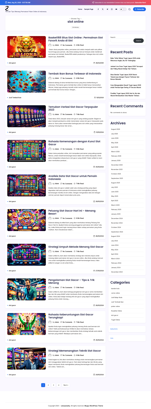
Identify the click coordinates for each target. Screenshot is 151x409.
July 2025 (114, 187)
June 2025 (114, 192)
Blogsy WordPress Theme (93, 406)
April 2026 (114, 147)
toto (111, 338)
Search (112, 37)
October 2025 (116, 174)
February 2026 (116, 156)
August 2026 (115, 129)
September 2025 (117, 178)
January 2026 (115, 160)
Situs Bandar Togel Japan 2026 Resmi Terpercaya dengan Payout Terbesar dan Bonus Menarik (124, 77)
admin (57, 45)
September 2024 (117, 232)
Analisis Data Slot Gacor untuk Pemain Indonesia (72, 177)
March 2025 (115, 205)
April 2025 (114, 201)
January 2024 (115, 267)
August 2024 (115, 236)
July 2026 (114, 134)
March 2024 (115, 259)
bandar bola (115, 288)
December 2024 (117, 218)
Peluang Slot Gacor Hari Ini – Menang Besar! (72, 212)
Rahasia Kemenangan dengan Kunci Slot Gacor (74, 143)
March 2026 (115, 152)
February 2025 (116, 210)
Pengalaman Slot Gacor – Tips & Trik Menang (71, 281)
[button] (123, 9)
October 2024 (116, 227)
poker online (115, 306)
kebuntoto (114, 329)
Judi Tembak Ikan (117, 302)
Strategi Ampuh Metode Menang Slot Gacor (75, 246)
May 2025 (114, 196)
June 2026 (114, 138)
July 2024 (114, 241)
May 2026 (114, 143)
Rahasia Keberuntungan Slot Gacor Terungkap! (70, 316)
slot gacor (114, 315)
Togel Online (115, 320)
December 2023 (117, 272)
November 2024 (117, 223)
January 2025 (115, 214)
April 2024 (114, 254)
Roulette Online (116, 311)
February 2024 (116, 263)
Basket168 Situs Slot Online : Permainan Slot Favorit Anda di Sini (75, 39)
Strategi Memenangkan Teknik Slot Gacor (74, 350)
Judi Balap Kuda (116, 297)
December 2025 (117, 165)
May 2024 (114, 250)
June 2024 (114, 245)
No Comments (67, 45)
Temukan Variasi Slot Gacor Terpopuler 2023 (73, 108)
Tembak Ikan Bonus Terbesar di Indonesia (74, 73)
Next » (65, 385)
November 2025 (117, 169)
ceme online (115, 293)
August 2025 (115, 183)
